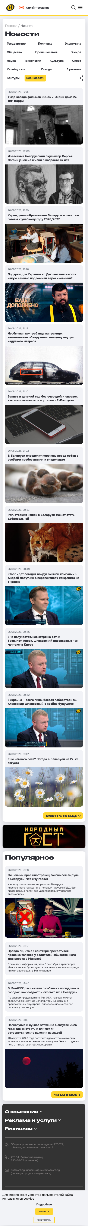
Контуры (13, 78)
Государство (16, 43)
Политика (45, 43)
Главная (11, 26)
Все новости (35, 78)
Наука (11, 61)
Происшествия (46, 52)
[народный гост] (44, 836)
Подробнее (44, 1204)
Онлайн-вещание (37, 7)
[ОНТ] (10, 7)
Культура (57, 61)
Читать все (65, 1095)
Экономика (73, 43)
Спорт (76, 61)
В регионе (73, 69)
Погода (46, 69)
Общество (14, 52)
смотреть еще (61, 816)
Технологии (32, 61)
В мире (76, 52)
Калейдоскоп (16, 69)
